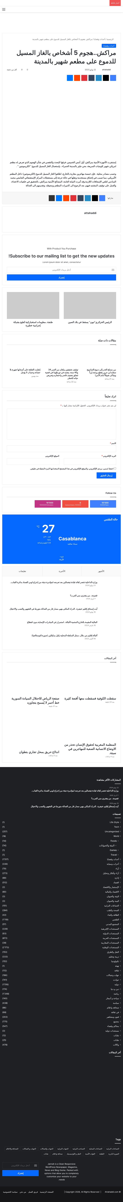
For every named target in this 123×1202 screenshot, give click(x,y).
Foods (114, 841)
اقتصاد (116, 882)
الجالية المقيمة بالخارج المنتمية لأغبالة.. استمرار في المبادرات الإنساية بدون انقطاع (62, 622)
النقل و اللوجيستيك (74, 1154)
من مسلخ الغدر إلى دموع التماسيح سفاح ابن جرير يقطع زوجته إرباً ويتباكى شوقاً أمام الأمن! (101, 372)
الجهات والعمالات (46, 1149)
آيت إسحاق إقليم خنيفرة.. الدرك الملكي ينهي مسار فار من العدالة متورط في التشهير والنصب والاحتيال (53, 609)
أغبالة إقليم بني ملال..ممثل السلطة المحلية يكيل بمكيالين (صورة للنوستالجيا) (64, 635)
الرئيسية (110, 39)
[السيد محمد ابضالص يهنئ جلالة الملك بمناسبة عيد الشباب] (101, 1121)
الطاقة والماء (113, 915)
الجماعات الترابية (111, 905)
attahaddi (106, 69)
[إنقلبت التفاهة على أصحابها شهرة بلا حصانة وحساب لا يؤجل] (23, 357)
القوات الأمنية (90, 1154)
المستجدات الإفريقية (110, 929)
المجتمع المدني (112, 924)
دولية (117, 984)
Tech (116, 827)
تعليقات (22, 571)
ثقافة (116, 970)
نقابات (116, 1040)
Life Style (114, 822)
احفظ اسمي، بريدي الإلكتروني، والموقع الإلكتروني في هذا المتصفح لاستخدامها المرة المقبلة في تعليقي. (72, 468)
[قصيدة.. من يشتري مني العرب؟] (108, 599)
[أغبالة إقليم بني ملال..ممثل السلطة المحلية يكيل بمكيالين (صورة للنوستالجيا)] (108, 639)
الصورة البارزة (113, 1154)
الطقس (115, 919)
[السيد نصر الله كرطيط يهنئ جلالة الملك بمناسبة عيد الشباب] (21, 1121)
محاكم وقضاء (113, 1026)
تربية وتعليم (114, 956)
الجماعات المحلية (95, 1149)
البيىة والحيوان (113, 901)
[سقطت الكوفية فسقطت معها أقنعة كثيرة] (90, 680)
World (116, 836)
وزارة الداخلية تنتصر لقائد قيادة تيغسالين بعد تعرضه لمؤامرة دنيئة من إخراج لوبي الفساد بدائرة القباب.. (53, 582)
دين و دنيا (115, 989)
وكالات (116, 1045)
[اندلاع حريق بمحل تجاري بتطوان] (33, 730)
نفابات (116, 1035)
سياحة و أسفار (112, 998)
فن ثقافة (115, 1012)
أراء (117, 868)
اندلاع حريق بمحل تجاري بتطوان (39, 752)
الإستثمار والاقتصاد (111, 887)
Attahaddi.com (111, 1192)
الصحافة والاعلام (12, 1149)
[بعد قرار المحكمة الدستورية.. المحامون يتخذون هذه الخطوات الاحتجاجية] (101, 1070)
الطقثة (101, 1154)
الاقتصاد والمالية (112, 892)
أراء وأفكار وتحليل (111, 873)
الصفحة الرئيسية (47, 1192)
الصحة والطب (113, 910)
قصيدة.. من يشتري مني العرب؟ (83, 595)
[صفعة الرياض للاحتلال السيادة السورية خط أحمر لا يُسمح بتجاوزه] (33, 680)
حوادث (116, 980)
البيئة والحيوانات (106, 845)
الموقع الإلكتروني (52, 456)
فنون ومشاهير (113, 1017)
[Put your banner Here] (61, 22)
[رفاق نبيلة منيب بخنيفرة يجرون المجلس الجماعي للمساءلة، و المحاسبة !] (61, 1121)
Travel (114, 854)
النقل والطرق (113, 952)
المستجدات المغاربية (110, 943)
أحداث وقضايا (99, 39)
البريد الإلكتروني (109, 456)
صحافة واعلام (113, 1007)
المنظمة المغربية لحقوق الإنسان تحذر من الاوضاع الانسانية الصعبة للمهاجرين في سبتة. (90, 749)
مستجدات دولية (112, 1031)
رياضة (116, 994)
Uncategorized (112, 831)
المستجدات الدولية (111, 933)
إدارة (117, 878)
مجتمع (116, 1021)
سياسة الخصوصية (10, 1192)
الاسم (113, 443)
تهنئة (117, 966)
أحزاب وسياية (113, 864)
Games (113, 850)
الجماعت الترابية (79, 1149)
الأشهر (101, 571)
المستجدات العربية (111, 938)
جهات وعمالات (112, 975)
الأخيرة (62, 571)
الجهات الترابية (62, 1149)
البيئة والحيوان (113, 896)
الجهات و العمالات (29, 1149)
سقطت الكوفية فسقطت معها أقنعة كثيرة (90, 698)
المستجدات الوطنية (110, 947)
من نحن (23, 1192)
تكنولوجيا (115, 961)
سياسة (116, 1003)
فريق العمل (33, 1192)
